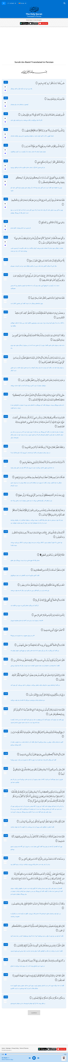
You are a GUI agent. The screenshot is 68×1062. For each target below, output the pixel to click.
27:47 (5, 944)
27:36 (5, 708)
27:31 (5, 629)
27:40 (5, 791)
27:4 (6, 129)
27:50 (5, 997)
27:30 (5, 614)
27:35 (5, 693)
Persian (22, 3)
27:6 (6, 161)
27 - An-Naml (11, 3)
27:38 (5, 753)
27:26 (5, 554)
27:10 (5, 237)
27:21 (5, 461)
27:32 (5, 644)
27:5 (6, 145)
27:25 (5, 531)
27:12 (5, 274)
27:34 (5, 674)
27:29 (5, 599)
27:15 (5, 334)
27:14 (5, 312)
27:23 (5, 494)
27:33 (5, 659)
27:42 (5, 835)
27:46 (5, 925)
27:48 (5, 959)
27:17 (5, 379)
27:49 (5, 974)
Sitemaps (8, 1048)
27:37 (5, 731)
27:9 (6, 221)
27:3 (6, 114)
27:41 (5, 820)
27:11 (5, 259)
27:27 (5, 569)
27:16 (5, 357)
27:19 (5, 416)
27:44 (5, 873)
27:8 (6, 199)
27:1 (6, 82)
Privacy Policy (15, 1048)
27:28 (5, 584)
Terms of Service (24, 1048)
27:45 (5, 902)
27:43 (5, 858)
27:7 (6, 177)
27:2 (6, 98)
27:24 (5, 509)
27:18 (5, 394)
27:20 (5, 446)
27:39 (5, 768)
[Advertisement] (34, 42)
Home (3, 1048)
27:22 (5, 476)
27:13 (5, 297)
